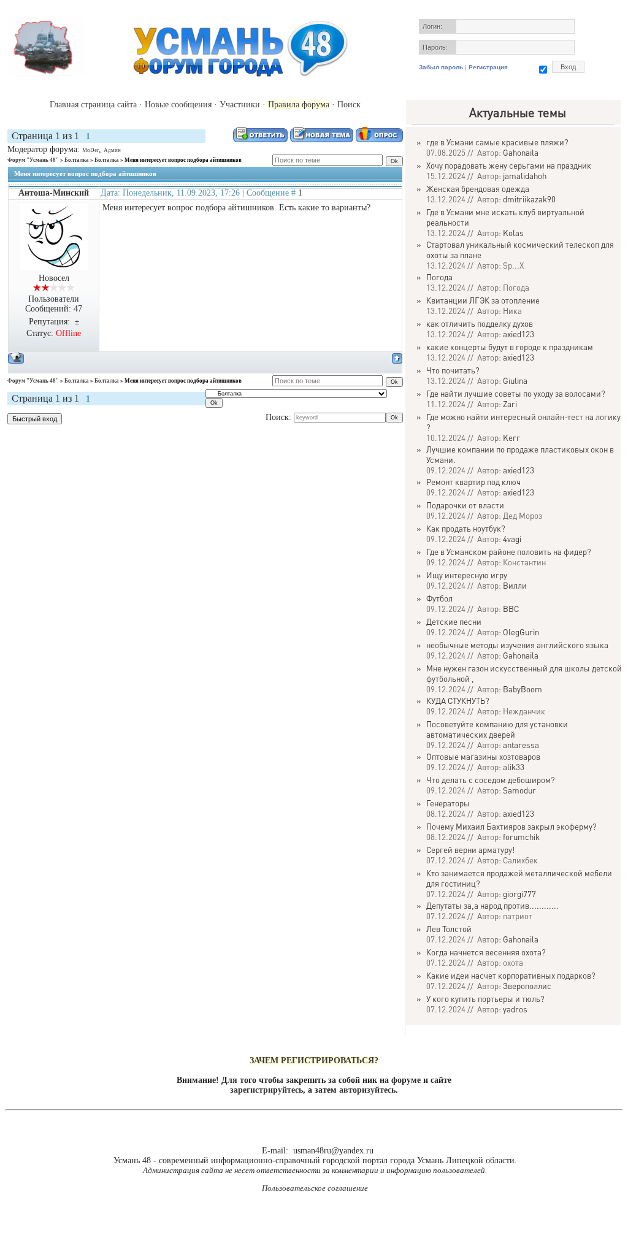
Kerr (511, 437)
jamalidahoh (524, 175)
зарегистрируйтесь (266, 1090)
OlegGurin (521, 632)
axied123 (518, 334)
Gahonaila (520, 152)
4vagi (512, 538)
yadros (515, 1009)
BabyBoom (522, 689)
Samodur (519, 790)
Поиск (349, 104)
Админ (112, 150)
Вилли (515, 585)
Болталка (76, 160)
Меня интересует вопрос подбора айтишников (183, 160)
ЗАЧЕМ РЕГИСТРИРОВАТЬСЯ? (314, 1060)
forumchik (521, 836)
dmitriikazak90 (529, 199)
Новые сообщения (178, 104)
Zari (510, 404)
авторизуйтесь (367, 1090)
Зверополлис (527, 985)
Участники (240, 104)
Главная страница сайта (93, 104)
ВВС (511, 608)
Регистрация (488, 67)
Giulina (515, 380)
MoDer (90, 150)
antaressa (521, 745)
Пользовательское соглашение (315, 1188)
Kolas (513, 232)
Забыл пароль (441, 67)
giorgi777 (519, 894)
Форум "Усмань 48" (33, 160)
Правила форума (298, 104)
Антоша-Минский (53, 192)
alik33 (513, 767)
